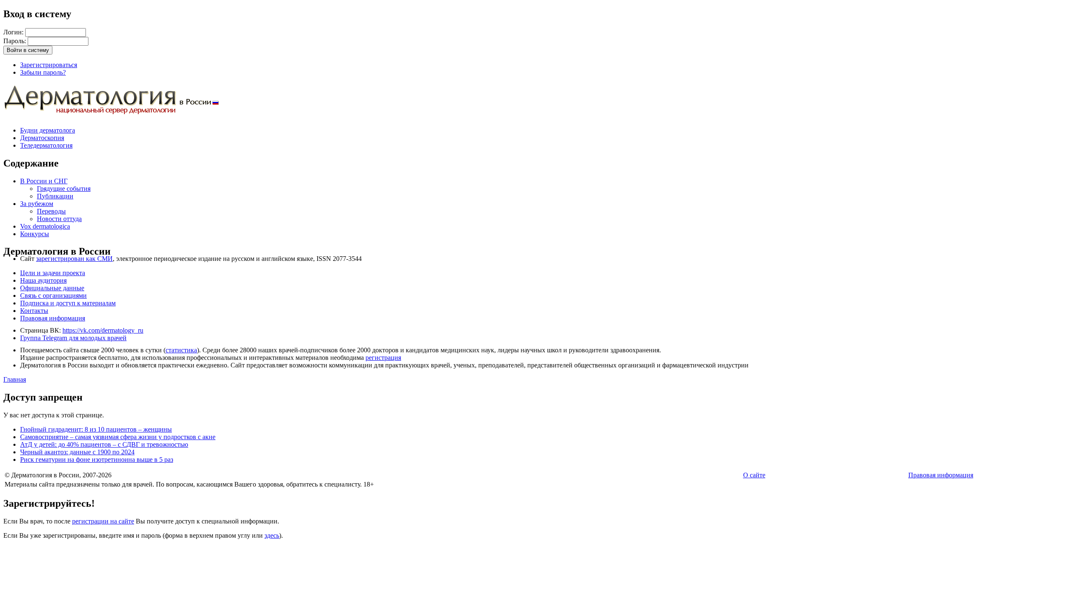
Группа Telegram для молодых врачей (73, 337)
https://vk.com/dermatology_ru (102, 330)
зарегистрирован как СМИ (74, 258)
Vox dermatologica (45, 226)
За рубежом (36, 203)
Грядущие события (64, 188)
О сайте (754, 475)
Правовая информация (52, 318)
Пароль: (15, 40)
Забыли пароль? (43, 72)
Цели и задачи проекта (52, 272)
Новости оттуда (59, 218)
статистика (181, 350)
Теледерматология (46, 145)
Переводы (51, 211)
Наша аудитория (43, 280)
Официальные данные (52, 288)
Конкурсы (34, 233)
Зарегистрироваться (48, 64)
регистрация (383, 357)
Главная (14, 379)
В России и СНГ (43, 181)
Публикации (55, 196)
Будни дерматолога (47, 130)
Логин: (14, 32)
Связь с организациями (53, 295)
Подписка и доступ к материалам (68, 303)
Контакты (34, 310)
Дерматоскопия (42, 137)
